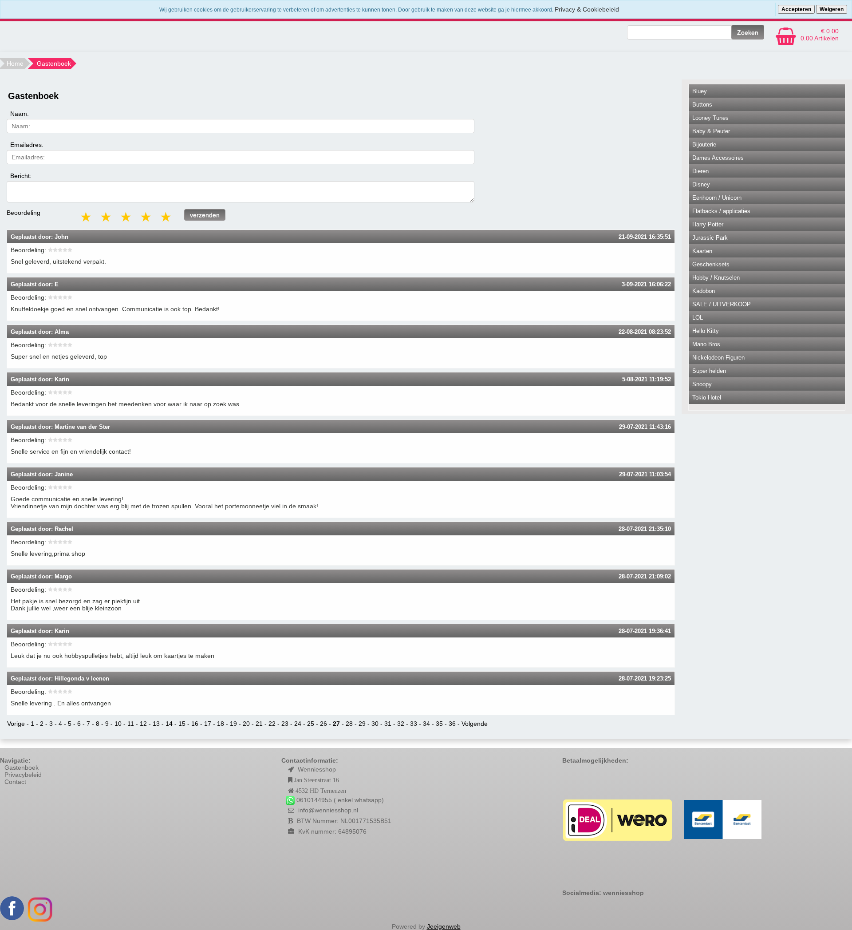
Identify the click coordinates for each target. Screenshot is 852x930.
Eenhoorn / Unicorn (717, 197)
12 (143, 723)
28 (349, 723)
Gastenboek (21, 767)
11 (130, 723)
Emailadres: (26, 144)
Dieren (700, 171)
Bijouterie (704, 144)
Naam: (19, 113)
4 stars (146, 217)
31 (387, 723)
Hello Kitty (705, 331)
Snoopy (702, 384)
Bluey (699, 91)
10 (118, 723)
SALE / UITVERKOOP (721, 304)
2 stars (106, 217)
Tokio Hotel (706, 397)
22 (272, 723)
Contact (15, 781)
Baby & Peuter (711, 131)
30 (375, 723)
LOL (697, 317)
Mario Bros (706, 344)
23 (284, 723)
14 (169, 723)
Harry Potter (707, 224)
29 (362, 723)
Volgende (475, 723)
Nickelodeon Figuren (718, 357)
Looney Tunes (710, 118)
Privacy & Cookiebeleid (587, 9)
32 (400, 723)
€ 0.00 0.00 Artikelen (820, 35)
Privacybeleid (23, 774)
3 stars (126, 217)
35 (439, 723)
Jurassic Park (710, 237)
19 (233, 723)
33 (413, 723)
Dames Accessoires (718, 157)
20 (246, 723)
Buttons (702, 104)
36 (452, 723)
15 (181, 723)
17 (207, 723)
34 (426, 723)
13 (156, 723)
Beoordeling (23, 212)
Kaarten (702, 251)
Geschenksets (711, 264)
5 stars (166, 217)
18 (220, 723)
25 (310, 723)
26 (323, 723)
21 (259, 723)
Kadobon (703, 291)
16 (194, 723)
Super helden (709, 371)
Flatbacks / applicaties (721, 211)
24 (297, 723)
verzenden (205, 214)
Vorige (16, 723)
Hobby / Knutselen (716, 277)
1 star (86, 217)
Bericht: (21, 175)
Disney (701, 184)
